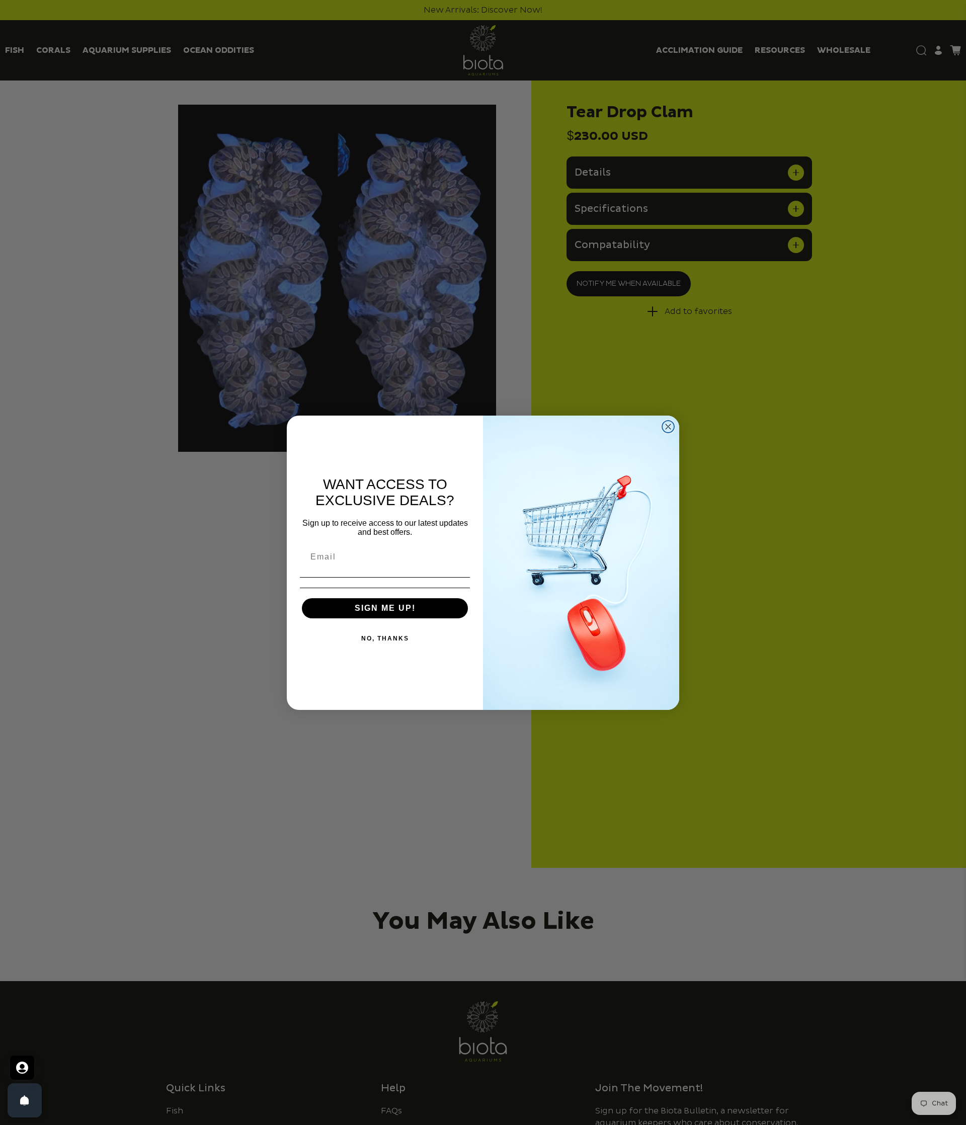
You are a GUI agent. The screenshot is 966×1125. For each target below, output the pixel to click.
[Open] (25, 1100)
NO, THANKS (385, 638)
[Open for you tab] (22, 1068)
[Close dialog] (668, 427)
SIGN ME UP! (385, 608)
